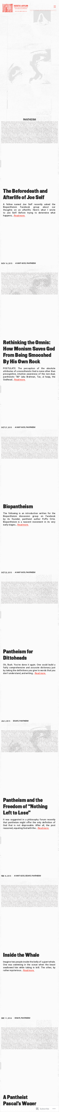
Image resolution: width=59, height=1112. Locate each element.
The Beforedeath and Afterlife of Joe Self (25, 194)
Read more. (19, 215)
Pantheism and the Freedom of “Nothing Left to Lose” (25, 806)
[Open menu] (55, 6)
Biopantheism (18, 506)
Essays (15, 721)
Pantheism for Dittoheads (18, 655)
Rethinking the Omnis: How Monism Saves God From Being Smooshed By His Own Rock (29, 351)
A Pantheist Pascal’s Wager (19, 1100)
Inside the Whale (21, 955)
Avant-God (20, 263)
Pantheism (31, 263)
